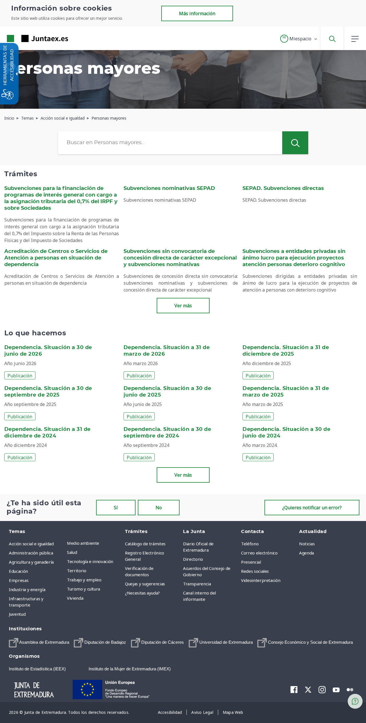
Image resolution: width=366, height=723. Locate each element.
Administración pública (31, 553)
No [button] (159, 507)
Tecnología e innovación (90, 561)
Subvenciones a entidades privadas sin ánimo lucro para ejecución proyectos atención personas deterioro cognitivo (293, 258)
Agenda (306, 553)
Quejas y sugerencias (145, 584)
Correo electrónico (259, 553)
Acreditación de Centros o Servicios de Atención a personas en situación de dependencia (56, 258)
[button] (299, 38)
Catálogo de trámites (145, 543)
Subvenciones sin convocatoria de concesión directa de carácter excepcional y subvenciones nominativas (180, 258)
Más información (197, 13)
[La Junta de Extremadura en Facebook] (294, 689)
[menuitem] (94, 543)
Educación (18, 571)
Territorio (76, 570)
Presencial (251, 562)
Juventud (17, 614)
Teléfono (249, 543)
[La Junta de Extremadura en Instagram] (322, 689)
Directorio (193, 559)
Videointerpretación (260, 580)
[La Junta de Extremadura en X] (308, 689)
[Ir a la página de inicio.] (27, 38)
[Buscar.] (295, 142)
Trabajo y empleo (84, 580)
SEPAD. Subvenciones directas (283, 188)
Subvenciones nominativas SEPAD (169, 188)
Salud (72, 552)
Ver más (183, 305)
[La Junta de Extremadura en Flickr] (350, 689)
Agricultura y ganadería (31, 562)
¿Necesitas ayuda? (142, 593)
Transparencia (197, 584)
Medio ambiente (83, 543)
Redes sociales (255, 571)
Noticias (307, 543)
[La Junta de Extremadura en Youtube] (336, 689)
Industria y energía (27, 589)
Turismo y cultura (83, 589)
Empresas (18, 580)
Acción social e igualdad (31, 543)
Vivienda (75, 598)
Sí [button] (116, 507)
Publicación (19, 376)
